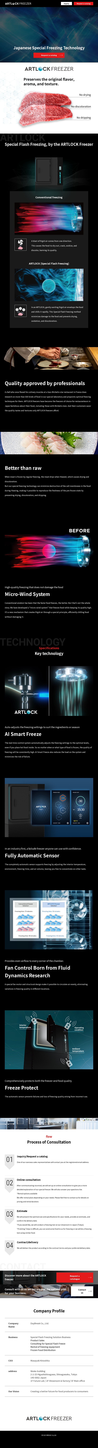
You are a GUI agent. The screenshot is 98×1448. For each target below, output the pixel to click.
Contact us (82, 1291)
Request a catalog (83, 4)
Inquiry (66, 4)
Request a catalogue (75, 1277)
